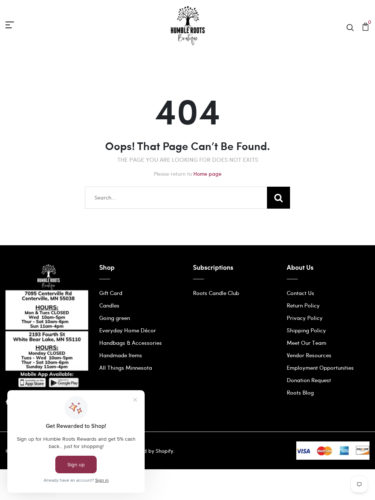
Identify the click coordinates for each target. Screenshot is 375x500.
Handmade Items (120, 355)
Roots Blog (300, 392)
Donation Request (309, 380)
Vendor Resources (309, 355)
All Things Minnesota (125, 367)
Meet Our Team (306, 342)
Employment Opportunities (320, 367)
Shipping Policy (306, 330)
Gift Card (110, 292)
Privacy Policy (305, 317)
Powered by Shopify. (149, 450)
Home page (207, 173)
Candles (109, 305)
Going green (114, 317)
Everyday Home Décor (127, 330)
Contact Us (300, 292)
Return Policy (303, 305)
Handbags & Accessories (130, 342)
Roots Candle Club (216, 292)
